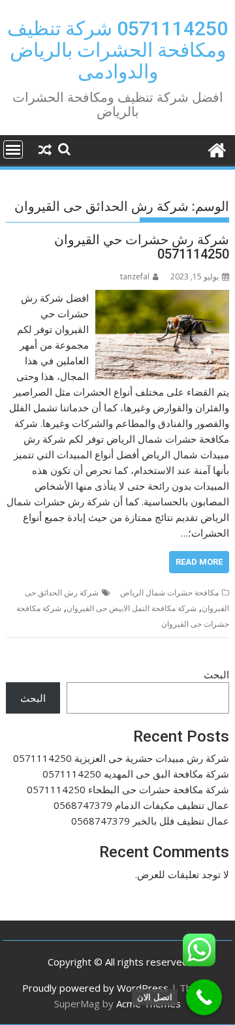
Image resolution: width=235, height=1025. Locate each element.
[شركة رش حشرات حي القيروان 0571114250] (162, 297)
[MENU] (13, 149)
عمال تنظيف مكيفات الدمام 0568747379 (141, 805)
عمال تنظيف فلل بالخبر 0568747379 (150, 820)
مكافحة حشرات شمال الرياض (169, 592)
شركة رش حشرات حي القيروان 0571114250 (141, 247)
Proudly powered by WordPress (95, 987)
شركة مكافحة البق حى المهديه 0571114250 (135, 773)
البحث (216, 674)
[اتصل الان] (204, 997)
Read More (199, 562)
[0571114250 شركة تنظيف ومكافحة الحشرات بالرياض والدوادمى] (216, 148)
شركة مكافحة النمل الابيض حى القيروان (131, 608)
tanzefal (134, 276)
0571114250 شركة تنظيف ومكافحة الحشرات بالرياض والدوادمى (117, 50)
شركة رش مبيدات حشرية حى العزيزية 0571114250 (121, 758)
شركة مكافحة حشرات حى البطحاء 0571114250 (128, 789)
